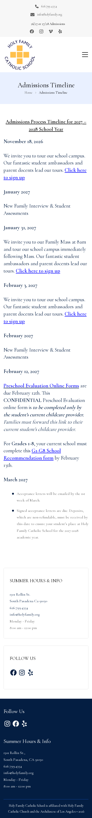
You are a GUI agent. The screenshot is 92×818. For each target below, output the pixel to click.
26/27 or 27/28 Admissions (48, 24)
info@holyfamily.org (49, 14)
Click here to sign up (38, 271)
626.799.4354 (49, 6)
